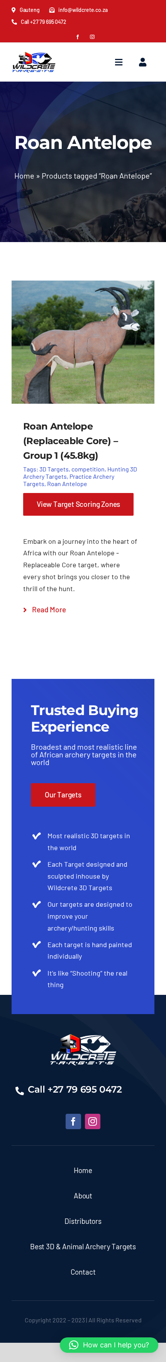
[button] (109, 1345)
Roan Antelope (67, 483)
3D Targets (54, 469)
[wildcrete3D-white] (83, 1037)
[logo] (34, 51)
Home (24, 175)
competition (88, 469)
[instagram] (92, 37)
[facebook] (77, 37)
